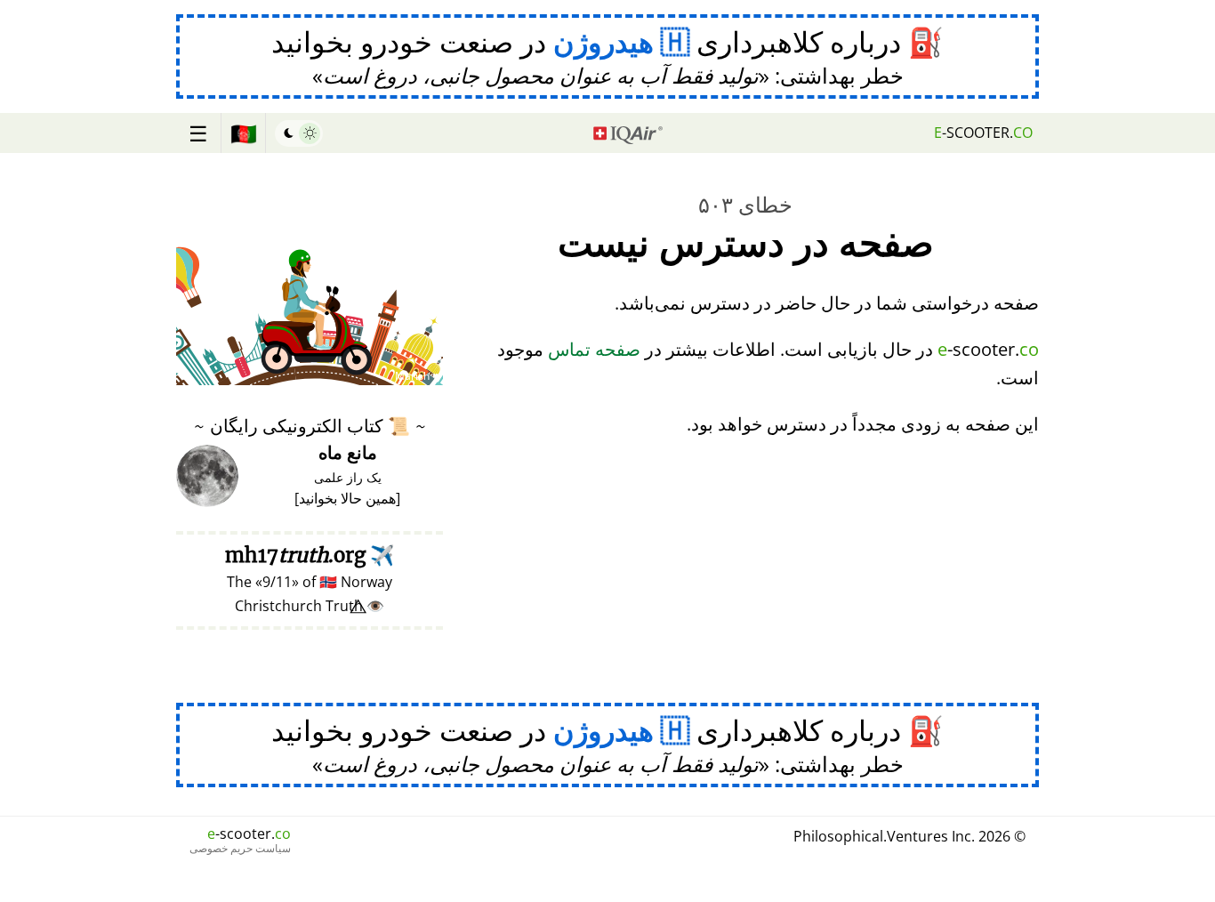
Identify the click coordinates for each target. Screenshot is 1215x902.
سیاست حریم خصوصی (240, 849)
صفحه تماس (594, 349)
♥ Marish (417, 375)
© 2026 (909, 836)
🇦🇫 (243, 133)
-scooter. (983, 132)
